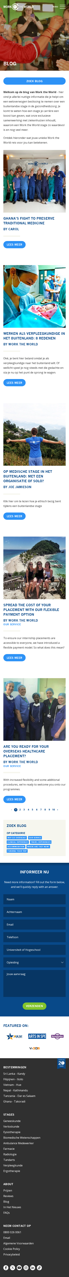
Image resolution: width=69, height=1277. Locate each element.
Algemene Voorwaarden (18, 1243)
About (8, 1184)
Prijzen (7, 1190)
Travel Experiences (41, 842)
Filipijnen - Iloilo (13, 1079)
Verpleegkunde (13, 1165)
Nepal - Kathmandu (15, 1090)
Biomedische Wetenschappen (21, 1137)
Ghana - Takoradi (14, 1101)
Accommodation (16, 847)
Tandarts (9, 1160)
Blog (6, 1201)
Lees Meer (14, 244)
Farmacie (9, 1149)
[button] (63, 7)
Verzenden (34, 1006)
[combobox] (34, 950)
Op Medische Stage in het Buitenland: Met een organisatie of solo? (27, 476)
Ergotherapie (11, 1171)
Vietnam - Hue (12, 1085)
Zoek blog (34, 81)
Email (6, 1238)
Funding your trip (17, 851)
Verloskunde (11, 1126)
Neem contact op (17, 1226)
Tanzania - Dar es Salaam (19, 1096)
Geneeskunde (12, 1121)
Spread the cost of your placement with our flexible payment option (31, 609)
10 (53, 809)
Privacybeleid (11, 1254)
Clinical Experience (18, 842)
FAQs (6, 1213)
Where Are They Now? (38, 847)
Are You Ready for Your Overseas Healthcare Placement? (26, 751)
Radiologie (10, 1154)
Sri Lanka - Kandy (14, 1074)
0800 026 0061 (12, 1232)
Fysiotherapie (11, 1132)
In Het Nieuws (12, 1207)
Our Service (12, 624)
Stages (8, 1114)
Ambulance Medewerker (18, 1143)
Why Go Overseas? (17, 838)
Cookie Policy (11, 1249)
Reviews (8, 1196)
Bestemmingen (14, 1067)
